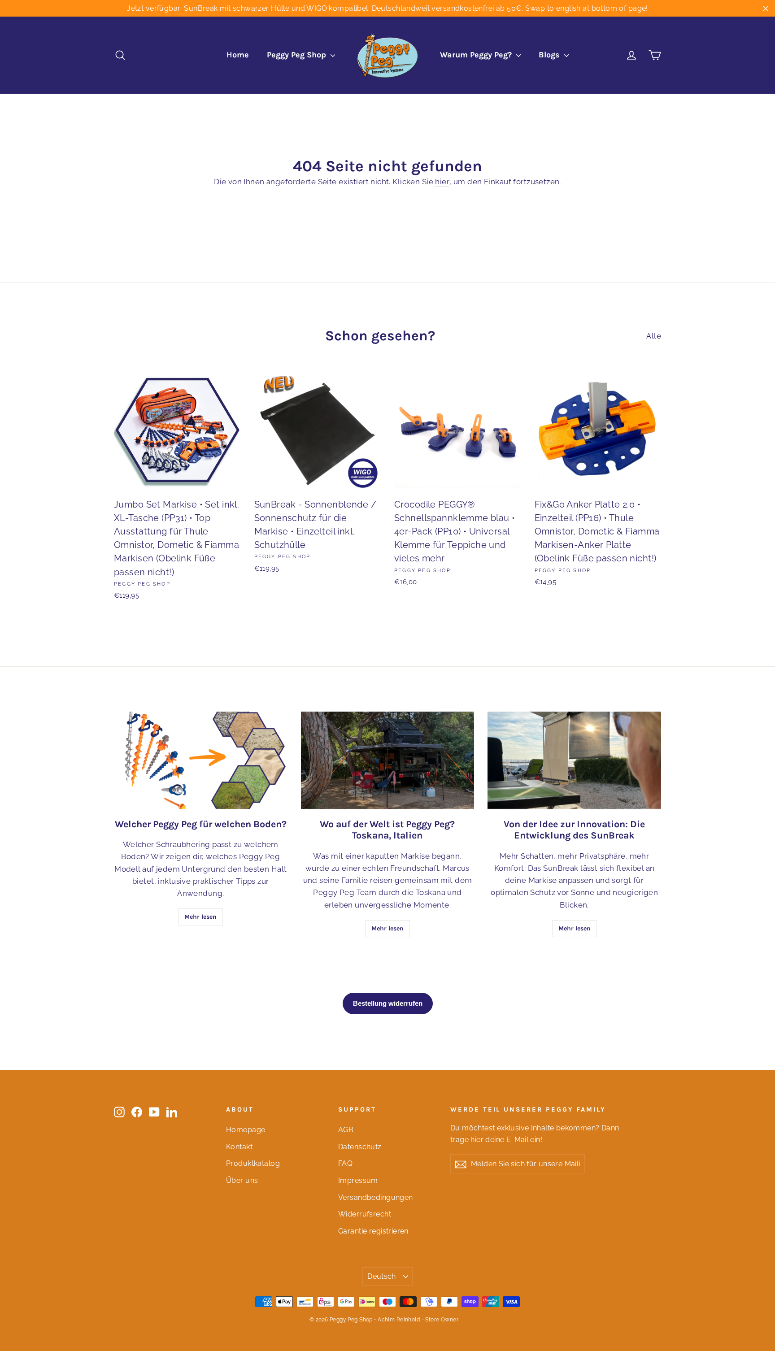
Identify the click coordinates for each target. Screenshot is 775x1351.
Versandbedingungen (375, 1197)
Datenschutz (360, 1146)
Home (237, 55)
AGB (345, 1129)
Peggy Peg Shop (297, 55)
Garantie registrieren (373, 1231)
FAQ (345, 1163)
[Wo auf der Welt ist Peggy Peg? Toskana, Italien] (388, 760)
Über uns (242, 1180)
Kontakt (239, 1146)
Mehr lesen (200, 917)
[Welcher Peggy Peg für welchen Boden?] (200, 760)
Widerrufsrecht (364, 1214)
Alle (653, 335)
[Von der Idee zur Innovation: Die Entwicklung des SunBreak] (574, 760)
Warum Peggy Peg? (477, 55)
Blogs (550, 55)
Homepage (245, 1129)
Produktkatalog (253, 1163)
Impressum (358, 1180)
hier (442, 181)
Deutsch (381, 1276)
